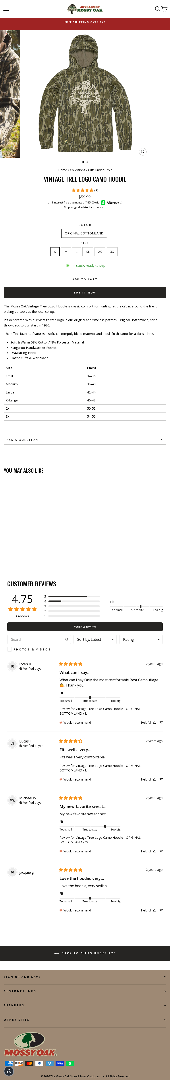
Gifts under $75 (99, 170)
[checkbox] (39, 649)
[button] (72, 596)
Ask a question (22, 439)
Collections (77, 170)
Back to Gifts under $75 (88, 953)
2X (100, 251)
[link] (84, 190)
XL (88, 251)
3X (112, 251)
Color (85, 224)
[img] (31, 668)
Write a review (85, 627)
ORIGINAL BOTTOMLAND (84, 233)
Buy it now (85, 292)
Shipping (70, 207)
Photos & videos (32, 649)
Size (85, 243)
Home (62, 170)
